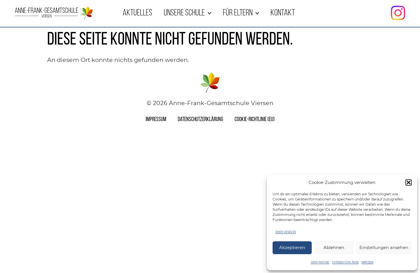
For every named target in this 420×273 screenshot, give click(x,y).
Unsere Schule (184, 13)
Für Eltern (238, 13)
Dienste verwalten (285, 232)
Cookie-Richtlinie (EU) (255, 120)
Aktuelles (137, 13)
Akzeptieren (292, 247)
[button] (408, 182)
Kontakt (283, 13)
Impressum (367, 262)
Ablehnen (333, 247)
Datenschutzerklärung (345, 262)
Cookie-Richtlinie (320, 262)
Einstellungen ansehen (383, 247)
